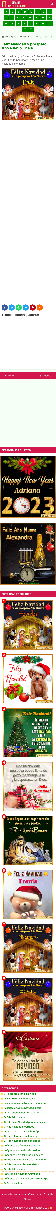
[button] (6, 11)
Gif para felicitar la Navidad (20, 1093)
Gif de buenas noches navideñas (23, 1112)
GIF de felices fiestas (16, 1169)
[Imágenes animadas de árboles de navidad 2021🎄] (28, 732)
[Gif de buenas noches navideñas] (28, 840)
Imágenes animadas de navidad (22, 1150)
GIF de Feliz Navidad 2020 (19, 1098)
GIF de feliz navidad (15, 1117)
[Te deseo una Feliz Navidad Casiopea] (28, 1056)
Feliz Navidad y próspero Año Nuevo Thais (24, 46)
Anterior (10, 375)
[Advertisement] (28, 152)
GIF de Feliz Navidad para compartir (25, 1122)
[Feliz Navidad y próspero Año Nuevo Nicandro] (28, 948)
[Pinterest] (33, 307)
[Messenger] (12, 307)
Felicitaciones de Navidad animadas (25, 1103)
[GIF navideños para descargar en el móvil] (28, 786)
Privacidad (49, 1194)
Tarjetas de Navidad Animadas (22, 1173)
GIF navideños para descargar (21, 1136)
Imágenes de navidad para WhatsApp (26, 1178)
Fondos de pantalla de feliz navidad (25, 1159)
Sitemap (28, 1199)
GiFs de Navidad (13, 1183)
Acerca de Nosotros (12, 1194)
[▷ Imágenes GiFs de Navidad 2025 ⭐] (14, 4)
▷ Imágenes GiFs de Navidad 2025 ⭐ (32, 1207)
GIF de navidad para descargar (22, 1140)
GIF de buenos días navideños (22, 1164)
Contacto (33, 1194)
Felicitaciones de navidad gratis (22, 1107)
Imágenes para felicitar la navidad (24, 1154)
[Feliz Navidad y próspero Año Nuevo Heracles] (28, 625)
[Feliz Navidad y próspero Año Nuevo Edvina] (28, 1002)
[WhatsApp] (19, 307)
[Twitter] (26, 307)
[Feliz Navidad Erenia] (28, 894)
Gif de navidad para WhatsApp (22, 1131)
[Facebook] (5, 307)
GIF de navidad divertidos (19, 1126)
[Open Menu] (46, 4)
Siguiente (45, 375)
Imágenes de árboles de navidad (23, 1145)
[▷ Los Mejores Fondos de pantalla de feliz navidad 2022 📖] (28, 678)
